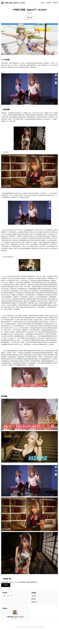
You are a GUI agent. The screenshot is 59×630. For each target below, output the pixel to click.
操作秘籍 (48, 2)
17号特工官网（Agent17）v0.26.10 (14, 3)
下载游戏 (6, 585)
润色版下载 (55, 2)
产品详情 (42, 2)
